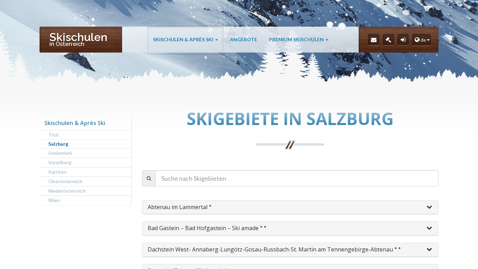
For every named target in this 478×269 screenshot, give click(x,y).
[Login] (403, 39)
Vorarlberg (59, 162)
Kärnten (57, 172)
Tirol (53, 135)
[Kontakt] (373, 39)
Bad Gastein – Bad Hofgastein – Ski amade (203, 228)
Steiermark (60, 153)
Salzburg (58, 144)
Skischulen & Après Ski (184, 39)
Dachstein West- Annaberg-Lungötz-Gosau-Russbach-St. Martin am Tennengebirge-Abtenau (270, 249)
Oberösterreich (65, 181)
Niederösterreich (67, 191)
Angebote (243, 39)
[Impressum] (388, 39)
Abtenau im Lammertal (178, 207)
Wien (54, 200)
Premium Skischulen (297, 39)
